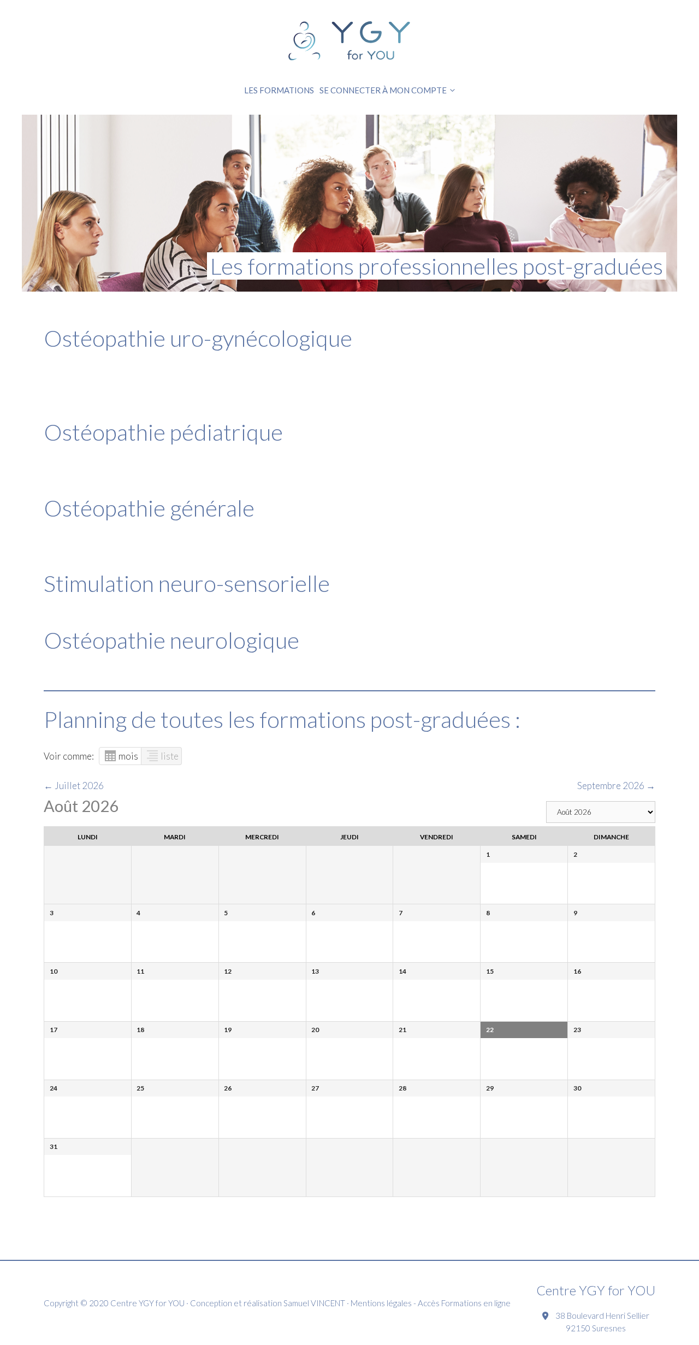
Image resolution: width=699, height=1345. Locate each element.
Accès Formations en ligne (464, 1303)
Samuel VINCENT (314, 1303)
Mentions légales (381, 1303)
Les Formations (279, 90)
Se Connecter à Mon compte (383, 90)
